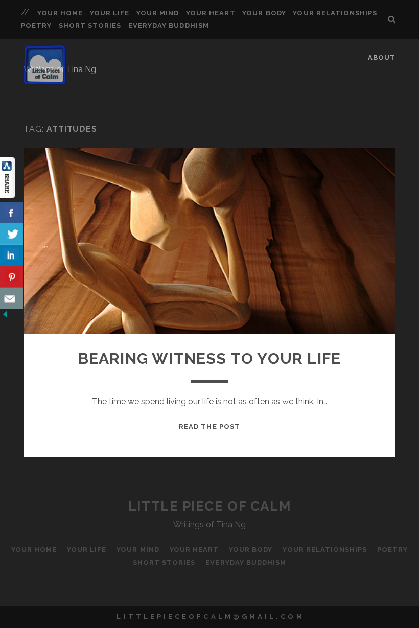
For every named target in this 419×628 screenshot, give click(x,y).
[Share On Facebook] (11, 212)
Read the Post (209, 426)
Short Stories (90, 25)
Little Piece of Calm (209, 506)
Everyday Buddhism (168, 25)
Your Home (60, 13)
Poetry (36, 25)
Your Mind (157, 13)
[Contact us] (11, 298)
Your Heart (210, 13)
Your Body (264, 13)
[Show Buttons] (7, 195)
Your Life (109, 13)
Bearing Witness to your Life (209, 358)
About (381, 57)
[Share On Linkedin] (11, 255)
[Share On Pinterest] (11, 277)
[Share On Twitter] (11, 234)
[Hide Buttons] (5, 316)
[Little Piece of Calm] (45, 80)
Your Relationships (335, 13)
